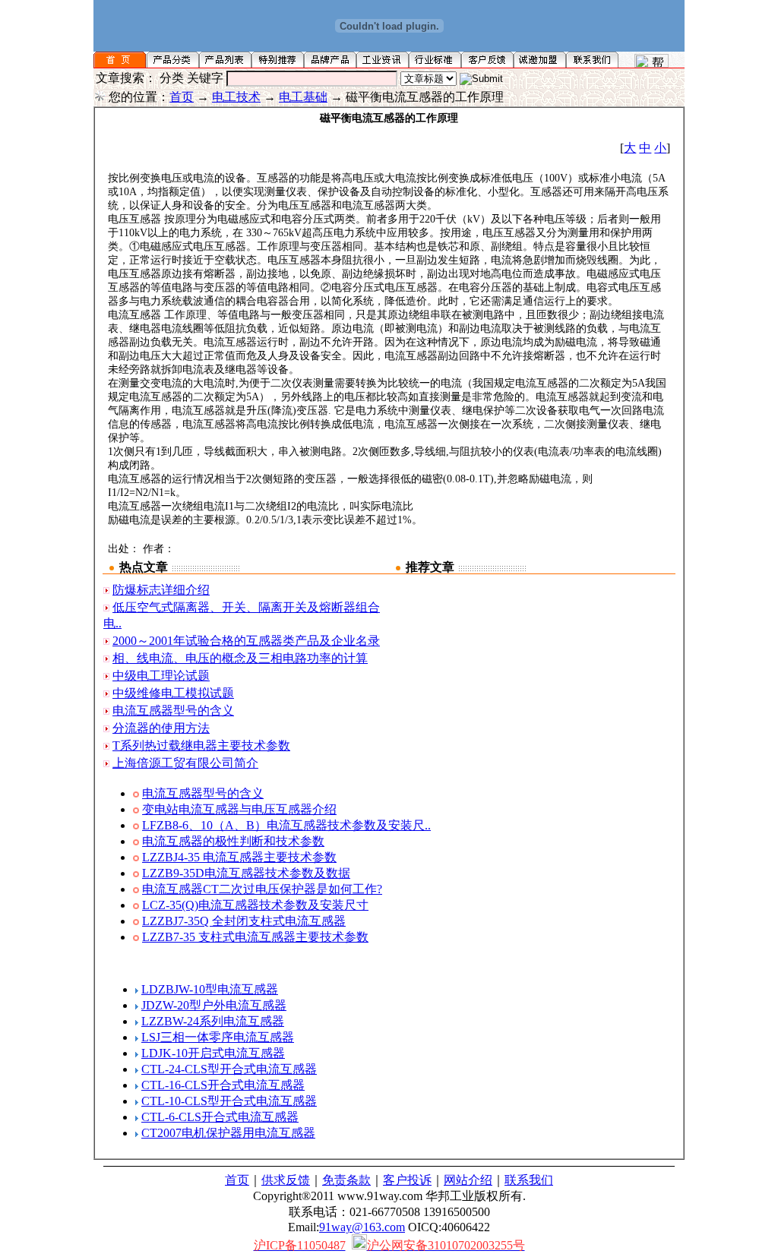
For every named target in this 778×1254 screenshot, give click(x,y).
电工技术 (236, 96)
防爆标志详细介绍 (161, 589)
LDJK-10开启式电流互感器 (213, 1053)
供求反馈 (285, 1179)
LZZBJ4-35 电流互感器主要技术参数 (239, 857)
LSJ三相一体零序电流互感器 (217, 1037)
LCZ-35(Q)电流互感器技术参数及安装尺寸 (255, 905)
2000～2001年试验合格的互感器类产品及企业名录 (246, 640)
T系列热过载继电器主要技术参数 (201, 745)
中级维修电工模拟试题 (173, 693)
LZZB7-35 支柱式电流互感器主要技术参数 (255, 936)
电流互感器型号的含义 (173, 710)
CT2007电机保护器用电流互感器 (228, 1132)
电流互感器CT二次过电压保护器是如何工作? (262, 889)
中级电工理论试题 (161, 675)
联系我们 (528, 1179)
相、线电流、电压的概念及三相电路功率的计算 (240, 658)
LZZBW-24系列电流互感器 (212, 1021)
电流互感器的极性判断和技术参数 (233, 841)
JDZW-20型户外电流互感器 (213, 1005)
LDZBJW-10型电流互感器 (209, 989)
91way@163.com (362, 1227)
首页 (181, 96)
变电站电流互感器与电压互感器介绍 (239, 809)
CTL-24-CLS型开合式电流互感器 (229, 1069)
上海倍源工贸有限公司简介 (185, 763)
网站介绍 (468, 1179)
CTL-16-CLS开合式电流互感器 (223, 1085)
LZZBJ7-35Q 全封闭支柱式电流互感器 (244, 920)
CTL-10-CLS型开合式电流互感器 (229, 1100)
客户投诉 (407, 1179)
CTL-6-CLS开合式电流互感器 (220, 1116)
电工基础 (303, 96)
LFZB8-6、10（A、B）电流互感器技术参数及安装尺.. (286, 825)
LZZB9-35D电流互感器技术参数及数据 (246, 873)
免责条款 (346, 1179)
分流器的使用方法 (161, 728)
